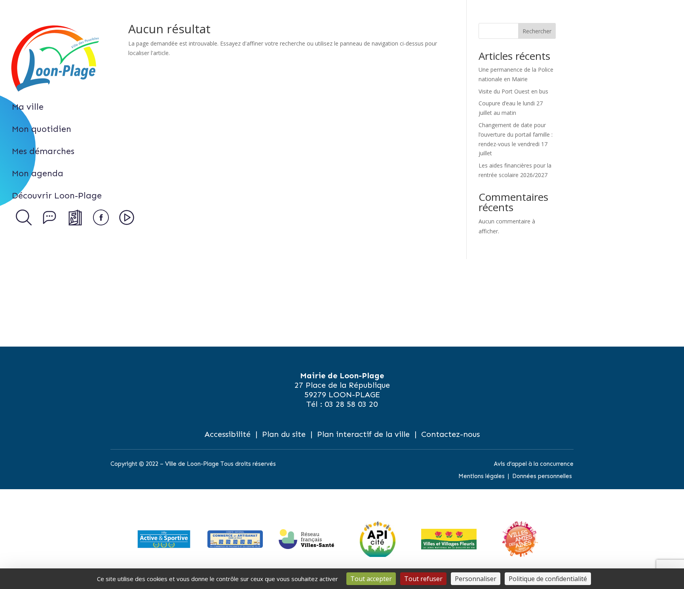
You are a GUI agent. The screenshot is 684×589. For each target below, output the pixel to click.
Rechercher (536, 31)
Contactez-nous (450, 434)
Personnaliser (475, 578)
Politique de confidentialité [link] (548, 578)
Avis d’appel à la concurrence (534, 463)
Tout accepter (371, 578)
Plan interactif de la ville (363, 434)
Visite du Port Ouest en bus (513, 91)
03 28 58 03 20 (351, 404)
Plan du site (284, 434)
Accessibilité (228, 434)
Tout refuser (423, 578)
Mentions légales (481, 476)
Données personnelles (542, 476)
